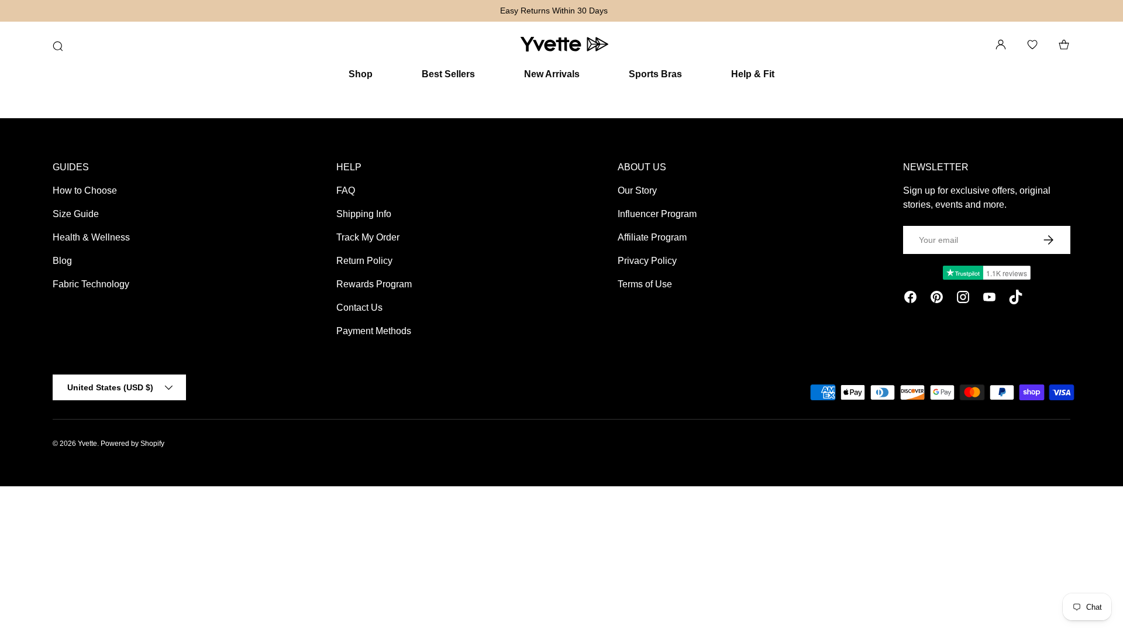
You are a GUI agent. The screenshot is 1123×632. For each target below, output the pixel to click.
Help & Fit (752, 74)
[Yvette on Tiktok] (1015, 299)
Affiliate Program (652, 237)
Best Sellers (448, 74)
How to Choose (85, 190)
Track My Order (367, 237)
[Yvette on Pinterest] (936, 299)
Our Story (637, 190)
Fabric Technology (91, 284)
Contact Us (359, 307)
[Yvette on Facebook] (910, 299)
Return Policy (364, 261)
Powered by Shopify (132, 443)
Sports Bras (655, 74)
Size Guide (76, 214)
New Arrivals (552, 74)
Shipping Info (363, 214)
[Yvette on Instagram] (963, 299)
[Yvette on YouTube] (989, 299)
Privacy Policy (647, 261)
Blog (62, 261)
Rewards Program (374, 284)
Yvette (87, 443)
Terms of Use (645, 284)
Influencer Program (657, 214)
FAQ (345, 190)
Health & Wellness (91, 237)
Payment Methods (373, 331)
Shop (361, 74)
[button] (1064, 44)
